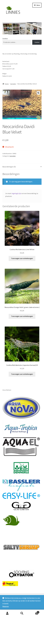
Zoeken (5, 39)
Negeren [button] (5, 606)
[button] (38, 93)
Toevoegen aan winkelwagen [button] (22, 258)
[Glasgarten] (21, 506)
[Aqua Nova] (21, 408)
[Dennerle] (21, 468)
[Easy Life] (21, 496)
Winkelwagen (33, 611)
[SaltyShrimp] (21, 547)
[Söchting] (21, 574)
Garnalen (13, 84)
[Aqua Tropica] (21, 428)
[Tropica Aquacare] (10, 583)
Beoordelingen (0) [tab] (9, 167)
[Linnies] (12, 520)
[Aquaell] (21, 446)
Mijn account (7, 613)
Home (7, 84)
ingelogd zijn (16, 193)
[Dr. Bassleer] (21, 485)
